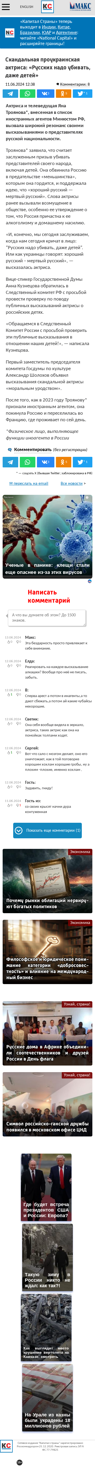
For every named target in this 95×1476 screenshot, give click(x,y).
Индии (49, 27)
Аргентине (66, 33)
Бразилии (30, 33)
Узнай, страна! (77, 1004)
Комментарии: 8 (75, 85)
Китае (64, 27)
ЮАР (46, 33)
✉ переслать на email (28, 484)
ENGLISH (26, 7)
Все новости (72, 484)
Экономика (80, 852)
